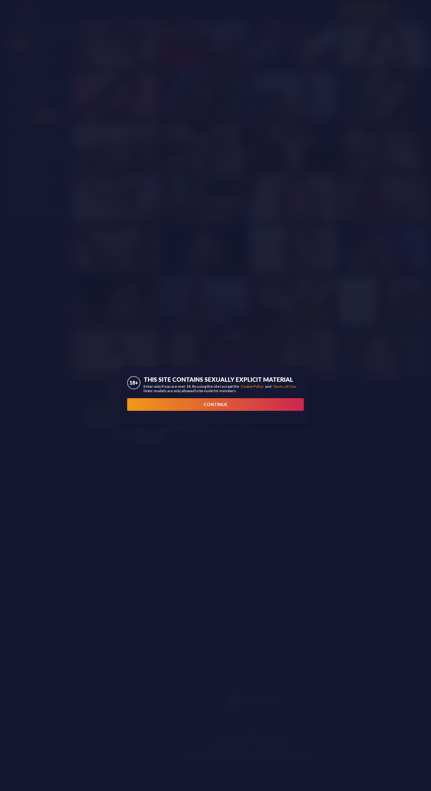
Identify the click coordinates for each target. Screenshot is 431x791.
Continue (215, 404)
